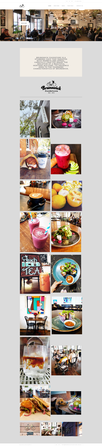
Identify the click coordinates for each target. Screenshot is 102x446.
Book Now (56, 5)
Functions (70, 5)
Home (49, 5)
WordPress (29, 444)
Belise (20, 444)
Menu (63, 5)
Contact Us (79, 5)
